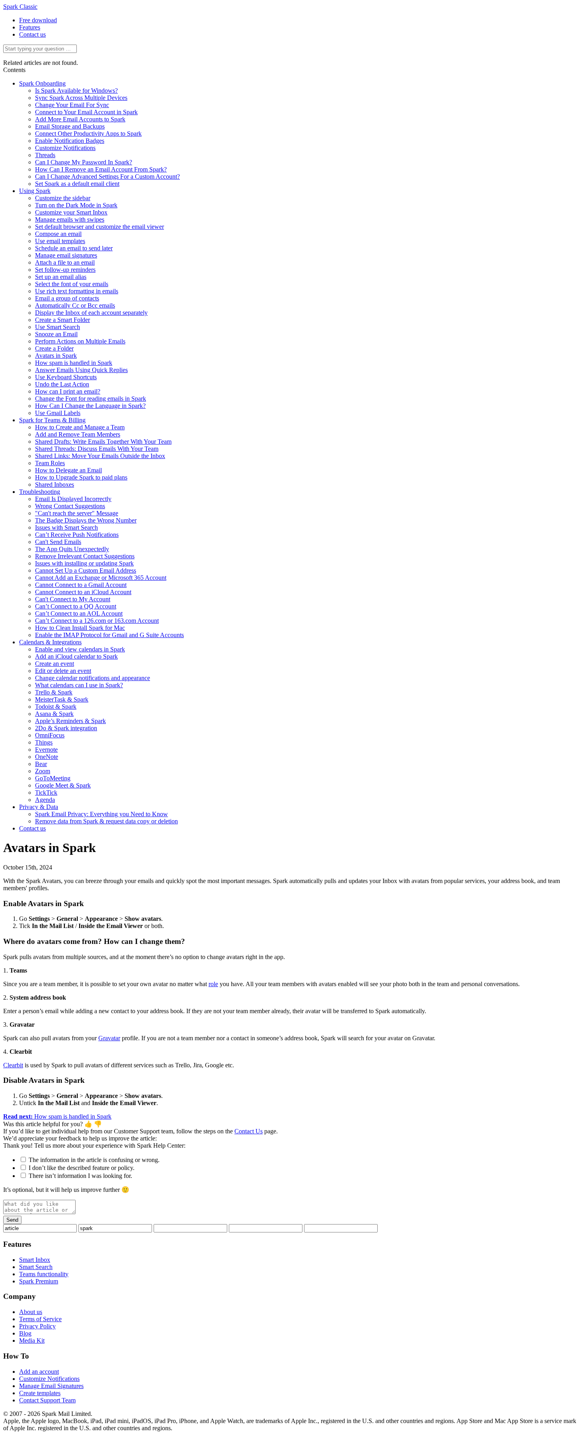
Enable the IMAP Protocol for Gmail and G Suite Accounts (109, 635)
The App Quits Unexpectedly (72, 549)
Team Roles (50, 463)
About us (30, 1311)
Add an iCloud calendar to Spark (76, 656)
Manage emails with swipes (69, 219)
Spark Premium (38, 1281)
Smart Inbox (34, 1259)
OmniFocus (49, 735)
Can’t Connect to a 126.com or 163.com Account (97, 620)
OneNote (46, 756)
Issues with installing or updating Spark (84, 563)
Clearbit (13, 1065)
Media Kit (32, 1340)
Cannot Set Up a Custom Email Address (85, 570)
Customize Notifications (65, 147)
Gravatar (109, 1038)
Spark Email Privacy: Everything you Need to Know (101, 814)
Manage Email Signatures (51, 1385)
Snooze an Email (56, 334)
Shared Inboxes (54, 484)
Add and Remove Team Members (77, 434)
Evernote (46, 749)
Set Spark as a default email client (77, 183)
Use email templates (60, 241)
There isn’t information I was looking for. (80, 1175)
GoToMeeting (52, 778)
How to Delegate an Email (68, 470)
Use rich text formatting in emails (76, 291)
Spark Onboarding (42, 83)
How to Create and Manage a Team (80, 427)
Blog (25, 1333)
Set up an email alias (60, 276)
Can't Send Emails (58, 541)
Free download (38, 20)
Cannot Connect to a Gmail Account (81, 584)
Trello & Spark (53, 692)
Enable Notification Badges (69, 140)
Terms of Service (40, 1319)
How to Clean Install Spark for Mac (80, 627)
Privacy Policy (37, 1326)
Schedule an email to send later (74, 248)
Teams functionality (43, 1274)
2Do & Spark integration (66, 728)
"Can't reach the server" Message (76, 513)
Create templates (39, 1393)
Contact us (32, 34)
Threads (45, 155)
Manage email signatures (66, 255)
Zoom (42, 771)
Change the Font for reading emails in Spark (90, 398)
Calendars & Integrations (50, 642)
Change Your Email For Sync (72, 104)
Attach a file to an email (65, 262)
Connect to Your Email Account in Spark (86, 112)
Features (29, 27)
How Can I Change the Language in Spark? (90, 405)
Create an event (54, 663)
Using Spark (35, 190)
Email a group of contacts (67, 298)
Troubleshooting (39, 491)
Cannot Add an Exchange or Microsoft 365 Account (100, 577)
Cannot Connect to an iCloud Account (83, 592)
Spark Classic (20, 6)
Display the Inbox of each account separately (91, 312)
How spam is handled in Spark (73, 362)
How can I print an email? (67, 391)
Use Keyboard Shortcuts (66, 377)
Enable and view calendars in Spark (80, 649)
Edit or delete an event (63, 670)
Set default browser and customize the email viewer (99, 226)
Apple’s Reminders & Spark (70, 721)
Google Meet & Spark (63, 785)
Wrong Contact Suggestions (70, 506)
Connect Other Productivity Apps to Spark (88, 133)
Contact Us (248, 1131)
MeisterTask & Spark (61, 699)
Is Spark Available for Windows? (76, 90)
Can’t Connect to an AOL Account (79, 613)
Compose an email (58, 233)
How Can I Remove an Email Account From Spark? (101, 169)
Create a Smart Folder (62, 319)
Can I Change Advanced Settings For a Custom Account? (107, 176)
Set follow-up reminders (65, 269)
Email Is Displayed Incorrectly (73, 498)
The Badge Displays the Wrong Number (85, 520)
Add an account (39, 1371)
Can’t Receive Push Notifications (77, 534)
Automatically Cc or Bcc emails (75, 305)
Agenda (45, 799)
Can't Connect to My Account (72, 599)
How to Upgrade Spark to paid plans (81, 477)
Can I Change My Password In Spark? (83, 162)
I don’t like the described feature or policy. (82, 1167)
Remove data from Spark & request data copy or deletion (106, 821)
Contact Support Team (47, 1400)
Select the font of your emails (71, 284)
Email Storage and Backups (70, 126)
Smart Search (36, 1266)
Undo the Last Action (62, 384)
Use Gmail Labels (57, 412)
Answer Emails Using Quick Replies (81, 370)
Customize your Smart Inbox (71, 212)
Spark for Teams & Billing (52, 420)
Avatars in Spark (56, 355)
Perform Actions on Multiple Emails (80, 341)
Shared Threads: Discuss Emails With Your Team (96, 448)
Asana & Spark (54, 713)
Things (44, 742)
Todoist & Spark (55, 706)
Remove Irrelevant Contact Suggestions (85, 556)
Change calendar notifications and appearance (92, 678)
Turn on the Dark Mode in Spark (76, 205)
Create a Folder (54, 348)
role (213, 984)
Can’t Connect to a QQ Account (75, 606)
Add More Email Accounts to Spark (80, 119)
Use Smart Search (57, 327)
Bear (41, 763)
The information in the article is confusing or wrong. (94, 1159)
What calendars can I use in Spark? (79, 685)
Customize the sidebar (62, 198)
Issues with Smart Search (66, 527)
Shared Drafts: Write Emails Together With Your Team (103, 441)
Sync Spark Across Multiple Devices (81, 97)
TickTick (46, 792)
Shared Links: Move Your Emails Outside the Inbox (100, 455)
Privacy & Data (38, 806)
